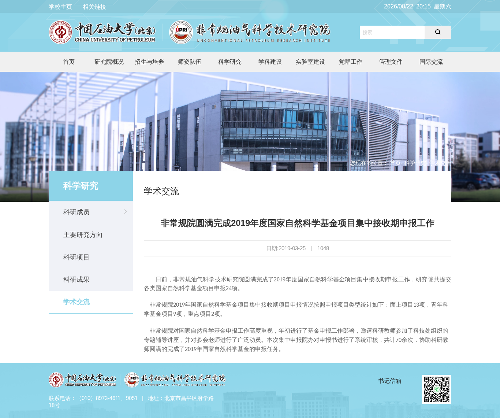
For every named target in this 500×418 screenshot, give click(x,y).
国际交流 (431, 62)
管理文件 (391, 62)
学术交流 (76, 302)
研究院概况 (109, 62)
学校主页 (60, 7)
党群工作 (350, 62)
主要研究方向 (83, 234)
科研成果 (76, 279)
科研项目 (76, 257)
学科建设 (270, 62)
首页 (69, 62)
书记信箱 (390, 381)
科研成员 (76, 212)
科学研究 (230, 62)
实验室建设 (310, 62)
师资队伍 (189, 62)
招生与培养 (149, 62)
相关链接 (94, 7)
